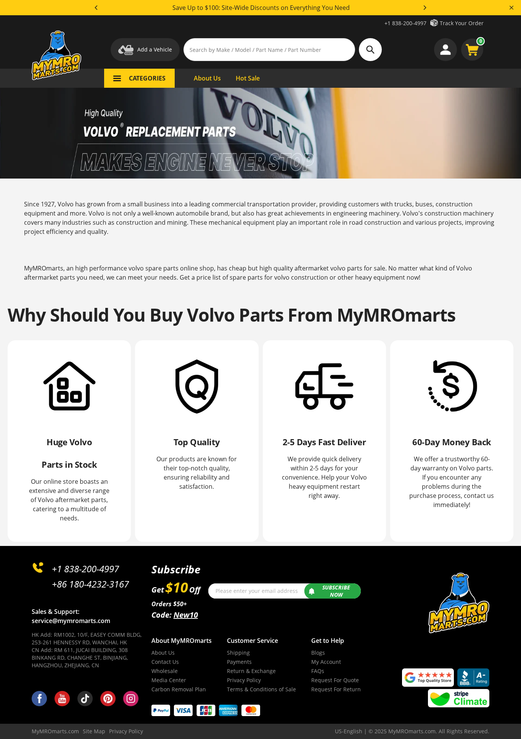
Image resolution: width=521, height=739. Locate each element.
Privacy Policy (244, 680)
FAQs (317, 671)
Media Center (168, 680)
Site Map (94, 731)
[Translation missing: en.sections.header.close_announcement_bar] (511, 7)
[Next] (424, 7)
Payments (239, 661)
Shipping (238, 652)
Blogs (318, 652)
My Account (326, 661)
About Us (163, 652)
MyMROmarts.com (55, 731)
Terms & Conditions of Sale (261, 689)
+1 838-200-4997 (405, 23)
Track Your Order (462, 23)
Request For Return (336, 689)
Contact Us (165, 661)
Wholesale (164, 671)
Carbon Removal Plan (178, 689)
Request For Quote (335, 680)
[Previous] (96, 7)
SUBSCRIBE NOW (336, 591)
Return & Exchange (251, 671)
